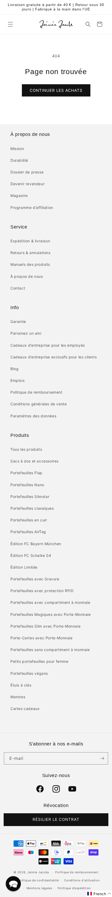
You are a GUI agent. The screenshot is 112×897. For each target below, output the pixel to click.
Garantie (18, 321)
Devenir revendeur (27, 184)
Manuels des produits (30, 264)
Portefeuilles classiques (32, 508)
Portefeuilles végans (29, 673)
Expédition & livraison (30, 241)
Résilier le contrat (56, 819)
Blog (14, 368)
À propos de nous (26, 276)
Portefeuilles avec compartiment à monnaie (50, 602)
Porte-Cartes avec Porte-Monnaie (41, 638)
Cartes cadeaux (25, 708)
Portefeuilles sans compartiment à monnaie (50, 649)
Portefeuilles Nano (27, 485)
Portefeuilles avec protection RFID (41, 590)
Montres (17, 697)
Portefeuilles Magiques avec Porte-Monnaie (50, 614)
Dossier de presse (26, 172)
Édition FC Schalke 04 (30, 555)
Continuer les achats (56, 90)
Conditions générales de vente (38, 404)
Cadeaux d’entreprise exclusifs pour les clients (53, 357)
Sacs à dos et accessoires (34, 461)
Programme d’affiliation (31, 207)
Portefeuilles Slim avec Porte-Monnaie (45, 626)
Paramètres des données (33, 416)
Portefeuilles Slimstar (29, 496)
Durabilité (19, 160)
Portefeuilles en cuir (28, 520)
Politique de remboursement (36, 392)
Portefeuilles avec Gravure (34, 579)
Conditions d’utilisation (82, 880)
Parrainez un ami (25, 333)
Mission (17, 148)
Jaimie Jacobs (38, 872)
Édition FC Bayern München (35, 543)
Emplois (17, 380)
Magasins (19, 195)
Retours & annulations (30, 252)
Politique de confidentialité (38, 880)
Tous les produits (26, 449)
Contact (17, 288)
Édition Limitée (24, 567)
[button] (10, 24)
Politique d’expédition (74, 888)
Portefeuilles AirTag (28, 531)
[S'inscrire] (102, 758)
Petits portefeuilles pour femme (39, 661)
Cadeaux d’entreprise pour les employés (47, 345)
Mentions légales (39, 888)
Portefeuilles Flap (26, 473)
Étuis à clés (20, 685)
